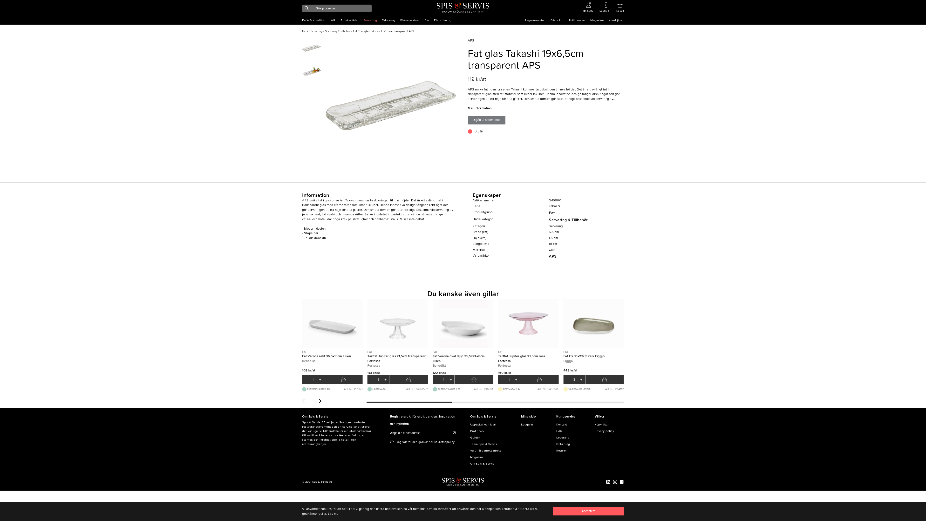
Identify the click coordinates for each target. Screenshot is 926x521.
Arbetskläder (349, 20)
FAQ (559, 431)
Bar (427, 20)
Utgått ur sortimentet (487, 120)
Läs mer (334, 514)
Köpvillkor (602, 424)
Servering (370, 20)
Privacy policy (604, 431)
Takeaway (388, 20)
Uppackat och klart (483, 424)
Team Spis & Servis (483, 444)
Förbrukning (442, 20)
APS (553, 256)
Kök (333, 20)
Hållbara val (577, 20)
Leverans (562, 437)
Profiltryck (477, 431)
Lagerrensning (535, 20)
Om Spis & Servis (482, 463)
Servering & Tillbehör (568, 220)
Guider (475, 437)
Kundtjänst (616, 20)
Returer (561, 450)
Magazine (597, 20)
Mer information (480, 108)
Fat (552, 213)
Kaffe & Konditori (314, 20)
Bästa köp (558, 20)
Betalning (563, 444)
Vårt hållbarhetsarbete (486, 450)
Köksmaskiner (410, 20)
